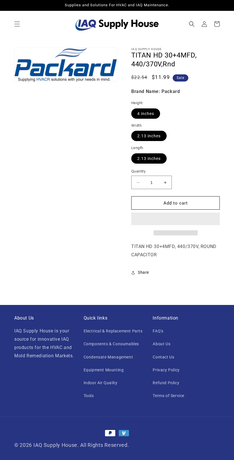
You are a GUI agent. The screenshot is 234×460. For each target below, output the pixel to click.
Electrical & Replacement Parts (113, 331)
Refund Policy (166, 382)
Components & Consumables (111, 344)
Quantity (138, 171)
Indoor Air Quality (101, 382)
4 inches (145, 113)
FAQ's (158, 331)
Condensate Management (108, 357)
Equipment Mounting (104, 370)
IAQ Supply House (55, 445)
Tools (89, 395)
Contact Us (163, 357)
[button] (17, 24)
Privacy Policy (166, 370)
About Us (161, 344)
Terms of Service (168, 395)
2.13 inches (149, 136)
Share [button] (143, 272)
